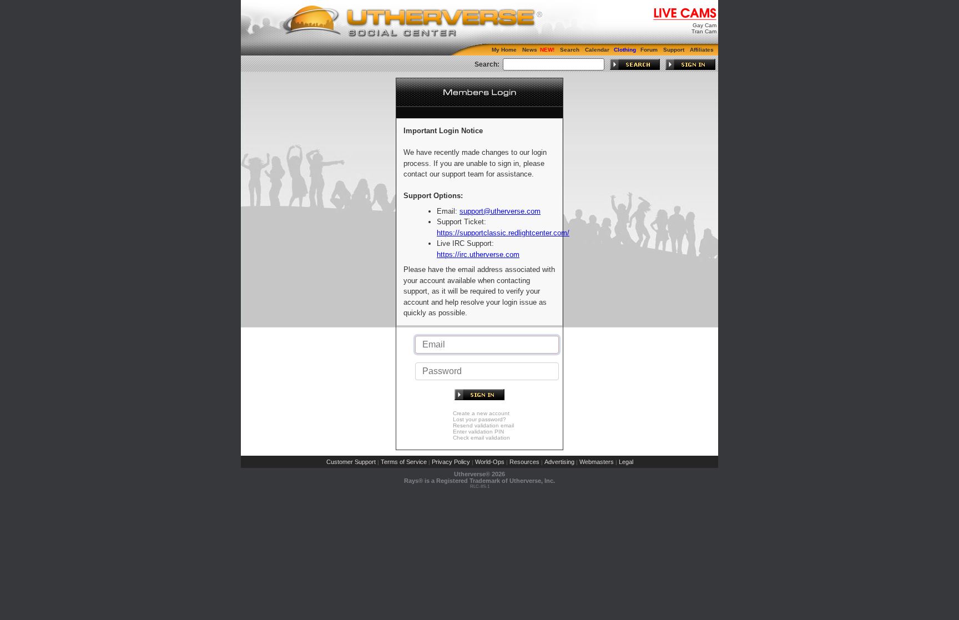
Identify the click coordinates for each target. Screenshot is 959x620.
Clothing (625, 50)
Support (673, 50)
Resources (524, 461)
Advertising (559, 461)
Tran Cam (704, 31)
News (529, 50)
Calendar (597, 50)
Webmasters (596, 461)
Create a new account (481, 413)
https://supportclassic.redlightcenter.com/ (503, 233)
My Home (504, 50)
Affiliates (702, 50)
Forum (649, 50)
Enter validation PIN (478, 432)
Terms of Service (404, 461)
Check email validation (481, 438)
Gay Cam (704, 25)
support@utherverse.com (500, 211)
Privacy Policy (451, 461)
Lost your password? (479, 419)
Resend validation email (483, 425)
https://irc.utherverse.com (478, 254)
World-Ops (489, 461)
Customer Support (351, 461)
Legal (626, 461)
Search (569, 50)
